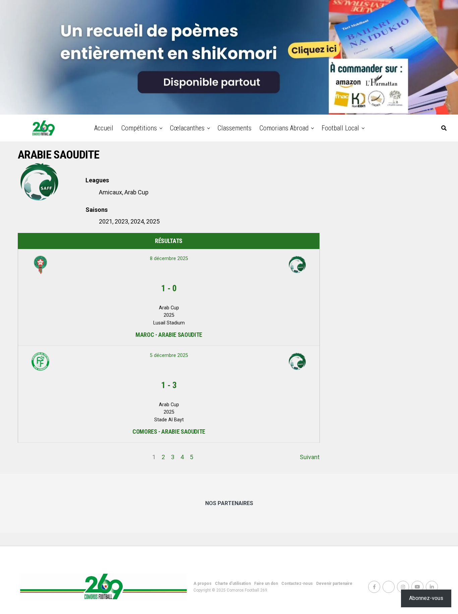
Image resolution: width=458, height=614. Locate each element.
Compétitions (139, 128)
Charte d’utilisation (233, 583)
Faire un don (266, 583)
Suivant (310, 456)
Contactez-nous (297, 583)
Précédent (32, 456)
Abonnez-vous (426, 598)
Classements (234, 128)
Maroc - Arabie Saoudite (168, 334)
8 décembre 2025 (169, 258)
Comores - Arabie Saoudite (168, 431)
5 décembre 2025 (169, 355)
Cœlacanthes (187, 128)
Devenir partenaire (334, 583)
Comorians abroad (284, 128)
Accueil (103, 128)
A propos (202, 583)
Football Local (340, 128)
